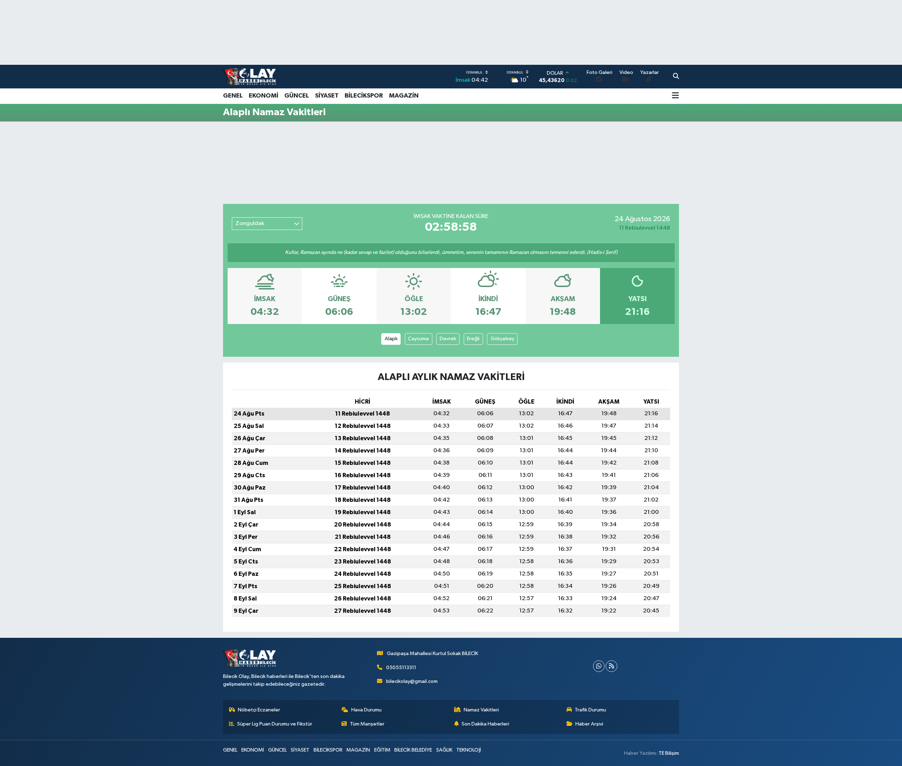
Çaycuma (418, 338)
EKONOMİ (263, 96)
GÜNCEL (296, 96)
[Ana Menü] (675, 96)
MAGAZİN (404, 96)
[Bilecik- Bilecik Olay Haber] (249, 76)
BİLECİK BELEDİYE (413, 750)
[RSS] (611, 666)
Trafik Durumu (590, 709)
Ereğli (473, 338)
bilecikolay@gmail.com (412, 681)
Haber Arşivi (589, 724)
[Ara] (676, 76)
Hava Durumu (366, 709)
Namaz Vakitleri (481, 709)
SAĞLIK (444, 750)
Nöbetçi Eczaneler (259, 709)
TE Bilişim (669, 753)
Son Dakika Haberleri (485, 724)
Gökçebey (502, 338)
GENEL (233, 96)
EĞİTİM (382, 750)
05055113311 (401, 667)
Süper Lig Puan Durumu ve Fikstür (274, 724)
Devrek (448, 338)
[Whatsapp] (599, 666)
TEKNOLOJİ (468, 750)
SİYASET (327, 96)
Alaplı (391, 338)
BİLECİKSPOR (364, 96)
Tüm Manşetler (367, 724)
